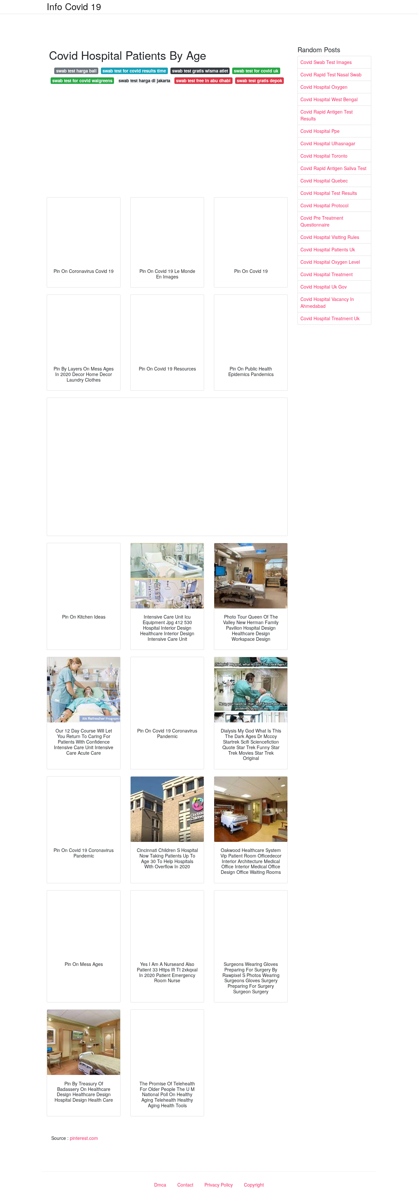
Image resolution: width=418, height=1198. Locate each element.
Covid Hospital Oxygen (323, 87)
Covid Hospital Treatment (326, 274)
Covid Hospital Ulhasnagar (327, 143)
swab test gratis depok (259, 80)
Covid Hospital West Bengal (329, 99)
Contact (185, 1184)
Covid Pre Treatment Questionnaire (321, 221)
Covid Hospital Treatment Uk (330, 318)
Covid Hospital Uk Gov (323, 286)
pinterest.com (84, 1138)
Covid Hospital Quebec (324, 180)
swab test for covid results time (134, 71)
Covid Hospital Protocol (324, 205)
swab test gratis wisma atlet (200, 71)
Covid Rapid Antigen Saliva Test (333, 168)
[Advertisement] (167, 142)
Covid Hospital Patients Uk (327, 249)
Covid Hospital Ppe (320, 131)
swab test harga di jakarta (144, 80)
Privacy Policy (218, 1184)
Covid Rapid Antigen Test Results (326, 115)
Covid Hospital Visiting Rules (329, 237)
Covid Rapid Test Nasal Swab (331, 74)
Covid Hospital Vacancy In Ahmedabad (327, 302)
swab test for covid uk (256, 71)
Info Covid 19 (74, 6)
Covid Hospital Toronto (323, 155)
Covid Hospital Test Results (328, 193)
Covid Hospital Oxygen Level (330, 262)
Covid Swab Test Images (326, 62)
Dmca (160, 1184)
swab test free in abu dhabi (203, 80)
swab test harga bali (76, 71)
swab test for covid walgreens (82, 80)
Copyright (254, 1184)
